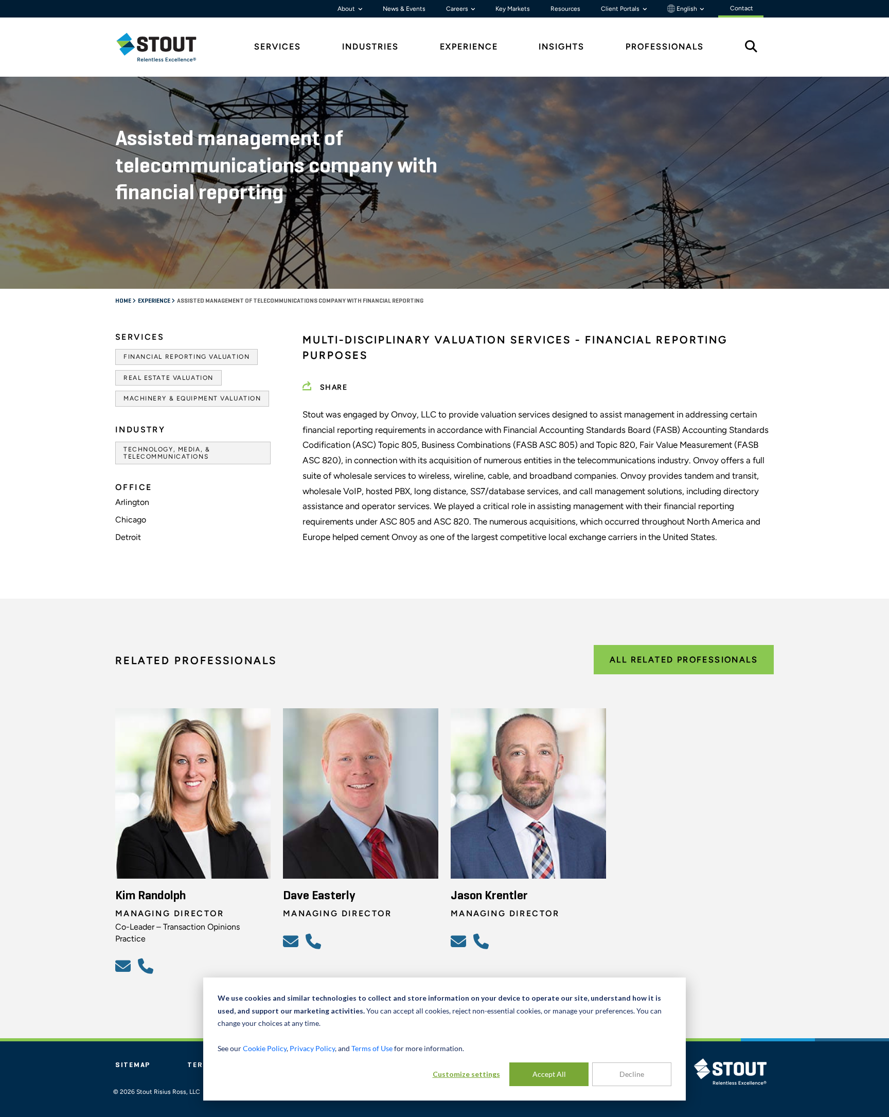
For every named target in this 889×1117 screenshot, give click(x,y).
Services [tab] (277, 46)
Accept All (549, 1074)
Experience (154, 301)
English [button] (687, 8)
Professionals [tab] (665, 46)
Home (123, 301)
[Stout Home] (164, 47)
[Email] (124, 965)
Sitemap (132, 1065)
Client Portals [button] (621, 8)
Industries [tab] (370, 46)
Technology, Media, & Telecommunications (166, 453)
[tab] (164, 47)
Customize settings (466, 1074)
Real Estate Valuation (168, 377)
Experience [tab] (469, 46)
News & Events (404, 8)
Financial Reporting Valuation (186, 356)
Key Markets (512, 8)
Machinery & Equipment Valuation (192, 398)
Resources (565, 8)
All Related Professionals (684, 660)
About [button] (347, 8)
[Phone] (147, 965)
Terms (201, 1065)
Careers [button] (458, 8)
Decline (631, 1074)
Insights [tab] (561, 46)
